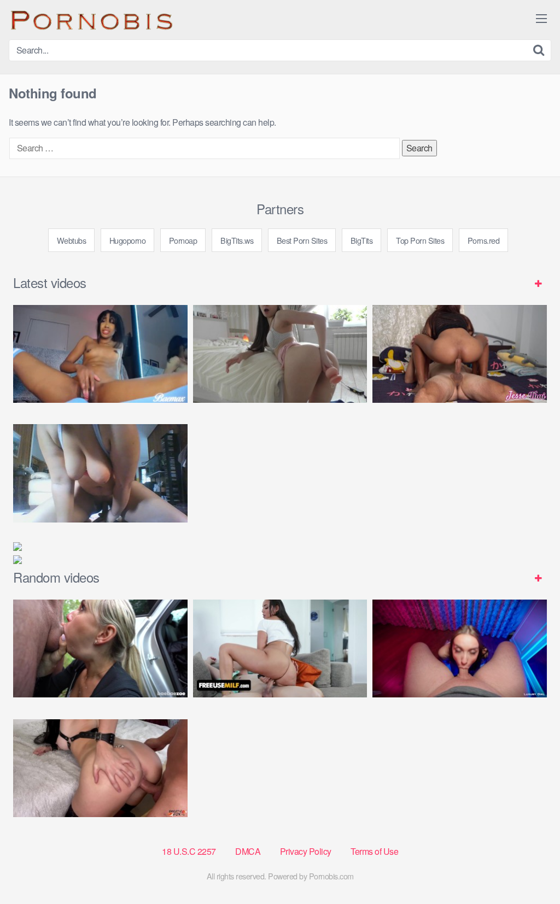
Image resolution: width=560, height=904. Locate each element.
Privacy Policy (305, 851)
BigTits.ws (236, 240)
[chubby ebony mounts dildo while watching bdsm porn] (100, 473)
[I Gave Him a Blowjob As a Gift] (459, 648)
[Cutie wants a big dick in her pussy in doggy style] (280, 354)
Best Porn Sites (302, 240)
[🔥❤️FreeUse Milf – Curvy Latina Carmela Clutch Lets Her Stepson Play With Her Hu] (280, 648)
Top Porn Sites (420, 240)
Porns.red (484, 240)
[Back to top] (530, 869)
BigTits (362, 240)
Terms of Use (374, 851)
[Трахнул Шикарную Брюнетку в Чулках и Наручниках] (100, 768)
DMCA (247, 851)
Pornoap (183, 240)
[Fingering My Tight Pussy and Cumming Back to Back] (100, 354)
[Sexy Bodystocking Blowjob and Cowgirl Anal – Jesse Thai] (459, 354)
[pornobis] (91, 20)
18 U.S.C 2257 (189, 851)
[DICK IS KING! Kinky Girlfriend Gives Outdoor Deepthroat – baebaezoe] (100, 648)
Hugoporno (127, 240)
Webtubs (71, 240)
